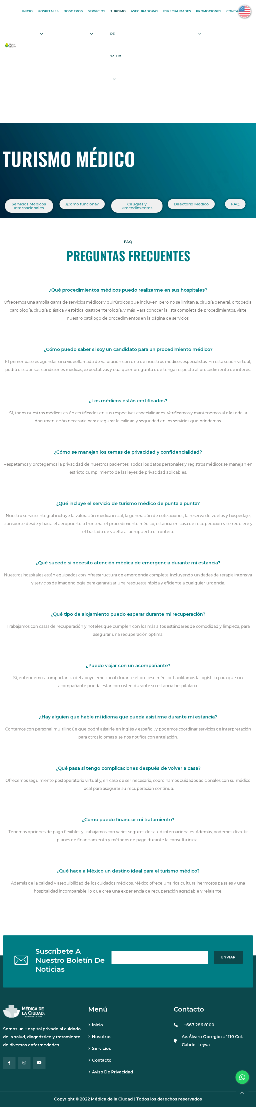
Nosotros (73, 11)
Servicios (96, 11)
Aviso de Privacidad (112, 1072)
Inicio (27, 11)
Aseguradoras (144, 11)
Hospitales (48, 11)
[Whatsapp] (242, 1077)
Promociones (208, 11)
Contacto (236, 11)
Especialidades (177, 11)
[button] (29, 206)
